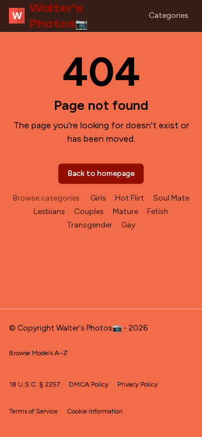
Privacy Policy (137, 384)
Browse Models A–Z (38, 353)
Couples (89, 211)
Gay (128, 225)
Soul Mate (171, 198)
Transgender (89, 225)
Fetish (157, 211)
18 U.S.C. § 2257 (34, 384)
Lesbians (49, 211)
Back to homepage (101, 173)
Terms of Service (33, 411)
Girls (98, 198)
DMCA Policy (88, 384)
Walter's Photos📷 (50, 16)
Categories (169, 15)
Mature (125, 211)
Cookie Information (95, 411)
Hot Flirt (129, 198)
